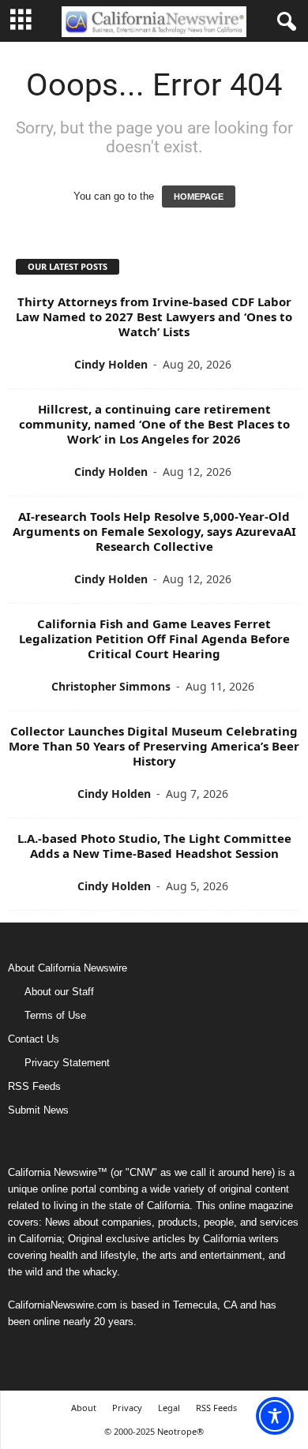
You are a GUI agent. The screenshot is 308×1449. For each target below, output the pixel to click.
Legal (169, 1407)
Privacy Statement (67, 1063)
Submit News (38, 1110)
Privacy (127, 1407)
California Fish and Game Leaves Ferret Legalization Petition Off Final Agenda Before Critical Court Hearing (154, 638)
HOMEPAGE (198, 196)
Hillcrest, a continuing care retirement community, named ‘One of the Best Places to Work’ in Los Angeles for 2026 (154, 424)
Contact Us (33, 1039)
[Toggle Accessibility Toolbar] (274, 1415)
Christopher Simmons (111, 686)
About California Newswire (67, 968)
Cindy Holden (111, 364)
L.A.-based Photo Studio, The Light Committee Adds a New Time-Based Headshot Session (154, 845)
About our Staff (59, 992)
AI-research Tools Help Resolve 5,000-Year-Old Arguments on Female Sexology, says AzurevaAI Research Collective (154, 531)
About (83, 1407)
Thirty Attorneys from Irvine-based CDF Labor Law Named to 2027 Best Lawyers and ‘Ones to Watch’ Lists (154, 316)
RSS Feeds (34, 1086)
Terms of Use (55, 1015)
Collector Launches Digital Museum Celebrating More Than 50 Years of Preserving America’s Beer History (154, 746)
